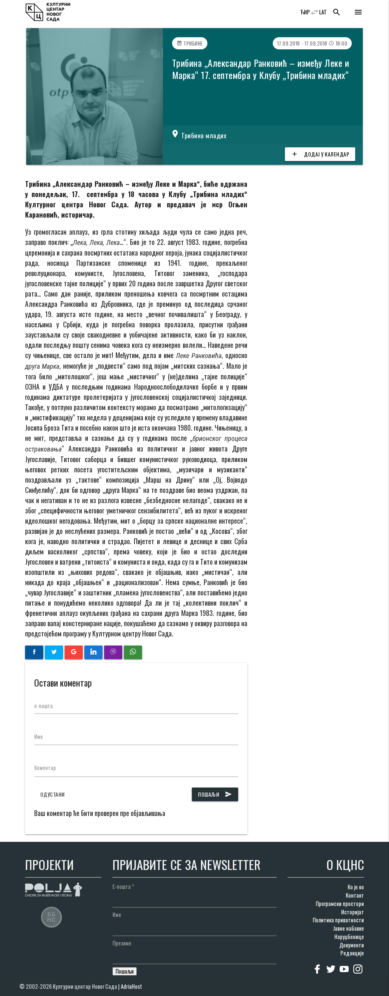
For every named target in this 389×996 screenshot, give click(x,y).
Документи (351, 945)
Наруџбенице (349, 937)
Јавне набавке (348, 928)
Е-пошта (123, 886)
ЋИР (305, 12)
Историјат (352, 912)
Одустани (52, 794)
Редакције (352, 953)
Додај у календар (320, 154)
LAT (323, 12)
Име (38, 736)
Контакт (355, 895)
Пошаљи (215, 794)
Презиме (121, 943)
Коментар (45, 768)
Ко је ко (356, 887)
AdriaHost (131, 986)
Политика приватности (338, 920)
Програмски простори (340, 904)
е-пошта (43, 706)
